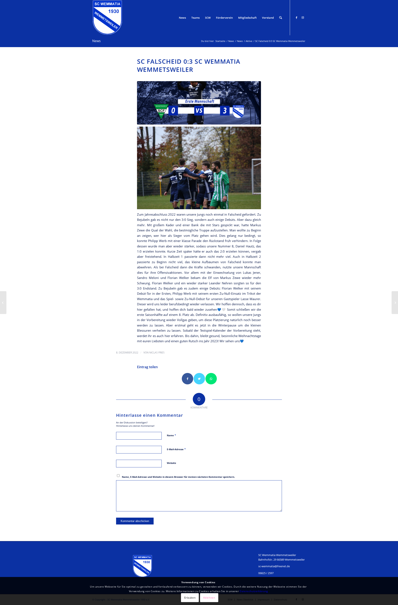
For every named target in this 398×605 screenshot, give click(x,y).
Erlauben (190, 597)
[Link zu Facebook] (296, 17)
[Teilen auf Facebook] (187, 378)
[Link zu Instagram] (303, 17)
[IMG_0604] (199, 103)
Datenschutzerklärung (254, 591)
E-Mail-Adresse (176, 449)
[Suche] (281, 17)
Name (171, 435)
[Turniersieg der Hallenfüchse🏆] (395, 302)
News (96, 41)
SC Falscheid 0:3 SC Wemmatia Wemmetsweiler (188, 65)
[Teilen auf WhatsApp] (211, 378)
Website (171, 462)
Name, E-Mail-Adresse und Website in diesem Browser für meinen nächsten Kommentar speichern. (178, 476)
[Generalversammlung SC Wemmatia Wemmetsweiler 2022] (3, 302)
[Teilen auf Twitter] (199, 378)
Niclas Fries (157, 352)
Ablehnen (209, 597)
